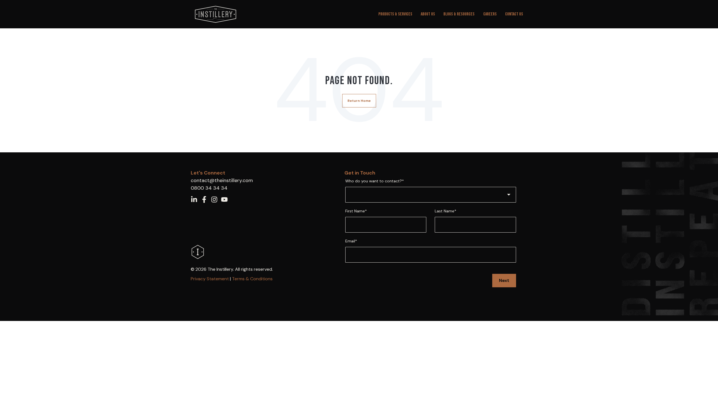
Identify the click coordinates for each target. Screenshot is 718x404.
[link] (215, 14)
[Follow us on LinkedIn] (194, 199)
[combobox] (430, 195)
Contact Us (514, 14)
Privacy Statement (210, 279)
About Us (428, 14)
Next (504, 280)
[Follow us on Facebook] (204, 199)
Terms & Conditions (252, 279)
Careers (490, 14)
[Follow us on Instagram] (214, 199)
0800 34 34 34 (209, 188)
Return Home (359, 100)
